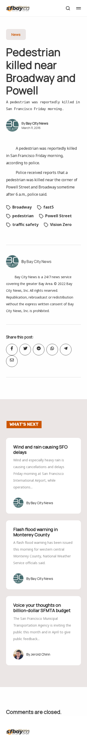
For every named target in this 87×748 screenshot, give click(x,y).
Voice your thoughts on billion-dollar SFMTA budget (42, 607)
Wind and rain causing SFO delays (40, 449)
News (16, 34)
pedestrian (23, 215)
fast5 (48, 207)
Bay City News (37, 123)
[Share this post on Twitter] (25, 349)
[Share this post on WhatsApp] (52, 349)
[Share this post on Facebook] (12, 349)
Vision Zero (61, 224)
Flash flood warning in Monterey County (35, 532)
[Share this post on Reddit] (38, 349)
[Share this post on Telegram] (66, 349)
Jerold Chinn (40, 654)
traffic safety (25, 224)
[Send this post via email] (12, 361)
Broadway (22, 207)
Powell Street (58, 215)
